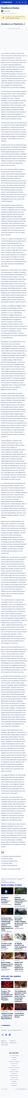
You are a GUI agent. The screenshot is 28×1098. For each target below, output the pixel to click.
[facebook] (9, 1034)
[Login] (25, 2)
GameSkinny (14, 1073)
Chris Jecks (17, 950)
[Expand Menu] (22, 2)
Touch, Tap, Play (14, 1079)
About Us (3, 1040)
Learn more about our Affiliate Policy (8, 882)
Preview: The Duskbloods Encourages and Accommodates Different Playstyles (6, 995)
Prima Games (14, 1063)
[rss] (2, 1034)
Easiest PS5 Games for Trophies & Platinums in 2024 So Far (19, 966)
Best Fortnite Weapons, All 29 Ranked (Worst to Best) (7, 965)
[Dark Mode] (19, 2)
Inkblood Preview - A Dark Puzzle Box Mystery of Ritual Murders (7, 1016)
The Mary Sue (14, 1077)
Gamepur (14, 1059)
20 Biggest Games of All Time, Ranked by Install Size (20, 946)
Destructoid (14, 1069)
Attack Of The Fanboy (14, 1061)
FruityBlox (14, 1081)
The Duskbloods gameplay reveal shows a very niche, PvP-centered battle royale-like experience (20, 996)
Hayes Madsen (4, 948)
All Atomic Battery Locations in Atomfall (5, 900)
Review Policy (13, 1042)
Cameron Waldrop (19, 928)
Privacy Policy (4, 1044)
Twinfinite (14, 1057)
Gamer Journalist (14, 1071)
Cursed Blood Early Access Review (19, 1015)
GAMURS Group (23, 1089)
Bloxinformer (14, 1083)
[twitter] (6, 1034)
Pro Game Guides (14, 1055)
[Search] (16, 2)
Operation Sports (14, 1075)
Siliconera (14, 1065)
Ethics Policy (4, 1042)
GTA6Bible (14, 1085)
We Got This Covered (14, 1067)
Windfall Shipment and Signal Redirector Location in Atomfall (21, 901)
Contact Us (12, 1040)
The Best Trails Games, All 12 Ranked (6, 945)
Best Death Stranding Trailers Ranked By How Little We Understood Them (21, 922)
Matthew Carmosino (6, 904)
